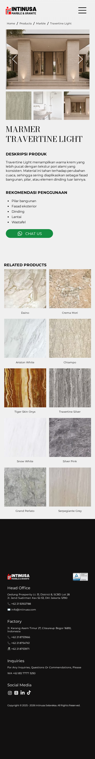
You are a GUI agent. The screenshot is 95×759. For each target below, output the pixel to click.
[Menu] (82, 10)
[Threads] (16, 692)
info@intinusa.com (23, 609)
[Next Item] (80, 59)
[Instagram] (9, 692)
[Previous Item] (15, 59)
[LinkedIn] (22, 692)
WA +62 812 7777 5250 (21, 673)
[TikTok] (28, 692)
